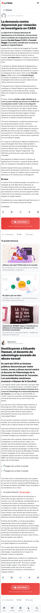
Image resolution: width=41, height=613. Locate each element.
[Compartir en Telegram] (29, 212)
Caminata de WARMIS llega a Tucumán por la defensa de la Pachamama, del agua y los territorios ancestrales (20, 328)
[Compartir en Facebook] (3, 212)
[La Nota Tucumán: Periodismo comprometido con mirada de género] (6, 3)
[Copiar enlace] (38, 212)
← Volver (7, 10)
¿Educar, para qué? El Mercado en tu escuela (20, 265)
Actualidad (5, 207)
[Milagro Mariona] (4, 342)
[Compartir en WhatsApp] (20, 212)
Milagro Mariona (11, 342)
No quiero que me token (11, 295)
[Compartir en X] (12, 212)
